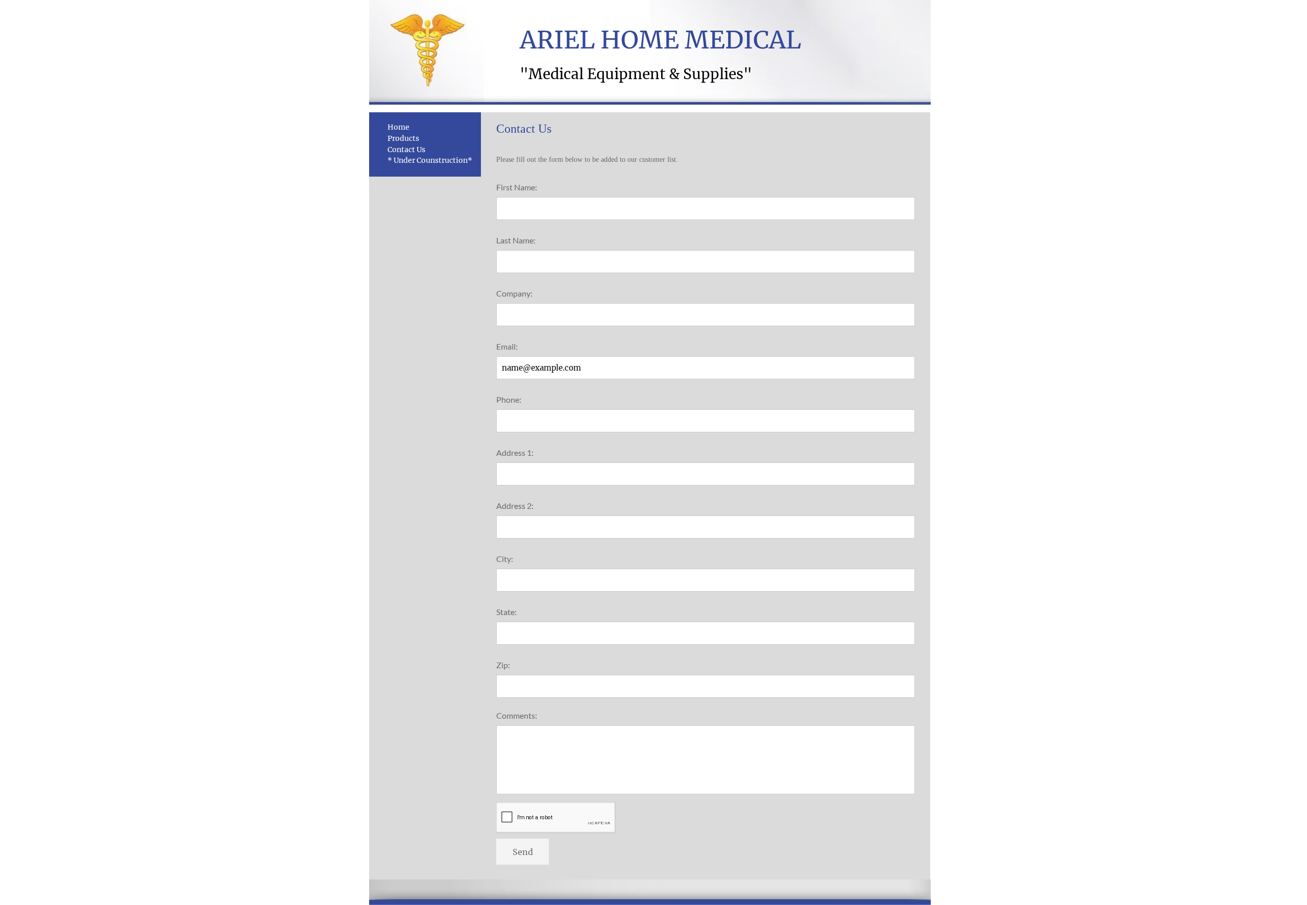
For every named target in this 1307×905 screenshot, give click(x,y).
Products (403, 138)
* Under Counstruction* (430, 160)
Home (398, 127)
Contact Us (406, 149)
